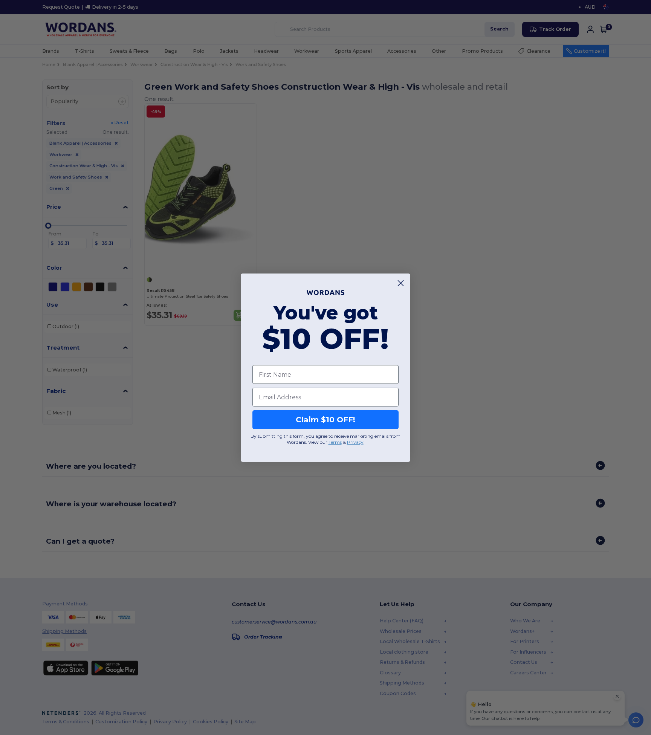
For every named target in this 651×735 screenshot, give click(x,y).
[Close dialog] (400, 283)
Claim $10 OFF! (325, 419)
